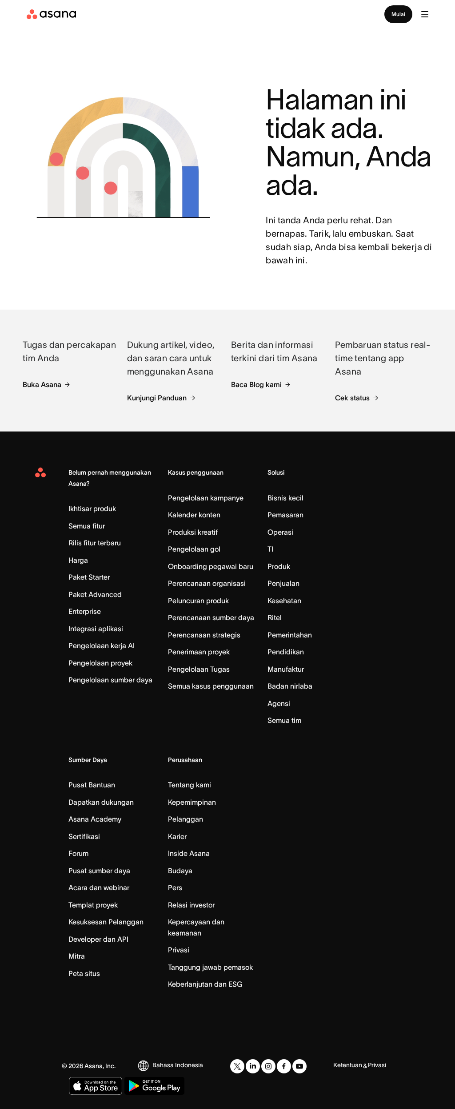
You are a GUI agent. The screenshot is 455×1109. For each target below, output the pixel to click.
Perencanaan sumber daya (211, 617)
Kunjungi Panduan (157, 398)
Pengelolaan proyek (100, 663)
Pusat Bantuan (91, 785)
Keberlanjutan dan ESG (205, 984)
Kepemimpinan (192, 802)
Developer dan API (98, 939)
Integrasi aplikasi (95, 629)
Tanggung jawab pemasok (210, 967)
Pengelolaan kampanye (205, 498)
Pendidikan (285, 652)
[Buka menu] (425, 14)
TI (270, 549)
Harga (78, 560)
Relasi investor (191, 905)
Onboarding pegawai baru (210, 566)
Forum (78, 853)
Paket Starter (89, 577)
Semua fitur (86, 526)
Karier (177, 836)
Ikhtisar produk (92, 508)
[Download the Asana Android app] (154, 1086)
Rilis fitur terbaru (94, 543)
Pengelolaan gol (194, 549)
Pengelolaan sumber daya (110, 680)
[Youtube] (299, 1066)
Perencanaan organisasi (207, 583)
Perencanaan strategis (204, 635)
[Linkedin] (253, 1066)
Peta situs (84, 973)
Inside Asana (189, 853)
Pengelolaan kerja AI (101, 645)
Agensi (278, 703)
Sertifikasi (84, 836)
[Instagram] (268, 1066)
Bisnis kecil (285, 498)
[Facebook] (284, 1066)
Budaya (180, 871)
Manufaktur (285, 669)
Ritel (274, 617)
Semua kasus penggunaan (211, 686)
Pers (175, 887)
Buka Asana (42, 384)
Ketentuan (347, 1065)
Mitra (76, 956)
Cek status (352, 398)
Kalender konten (194, 515)
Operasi (280, 532)
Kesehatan (284, 601)
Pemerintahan (289, 635)
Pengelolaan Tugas (199, 669)
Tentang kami (189, 785)
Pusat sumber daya (99, 871)
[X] (237, 1066)
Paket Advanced (95, 594)
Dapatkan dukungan (101, 802)
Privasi (178, 950)
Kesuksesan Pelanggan (106, 922)
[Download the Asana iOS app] (95, 1086)
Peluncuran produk (198, 601)
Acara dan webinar (98, 887)
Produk (278, 566)
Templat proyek (93, 905)
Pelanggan (185, 819)
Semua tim (284, 720)
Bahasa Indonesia (177, 1065)
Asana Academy (94, 819)
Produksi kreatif (193, 532)
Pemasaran (285, 515)
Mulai (398, 14)
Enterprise (84, 611)
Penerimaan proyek (199, 652)
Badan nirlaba (289, 686)
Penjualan (283, 583)
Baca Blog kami (256, 384)
